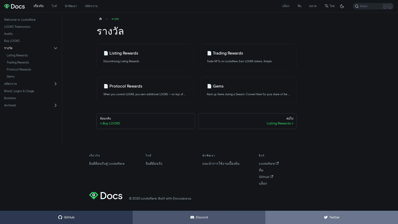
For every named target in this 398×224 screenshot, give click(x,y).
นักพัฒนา (71, 6)
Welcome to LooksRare (19, 20)
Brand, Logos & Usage (19, 91)
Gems (11, 76)
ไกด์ (54, 6)
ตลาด (313, 6)
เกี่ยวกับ (39, 6)
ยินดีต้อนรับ (154, 164)
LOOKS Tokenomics (17, 27)
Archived (10, 105)
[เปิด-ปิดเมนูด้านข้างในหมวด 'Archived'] (55, 105)
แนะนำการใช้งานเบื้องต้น (220, 164)
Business (10, 98)
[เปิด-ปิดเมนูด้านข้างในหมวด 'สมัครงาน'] (55, 83)
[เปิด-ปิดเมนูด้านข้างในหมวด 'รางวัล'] (55, 48)
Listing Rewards (17, 55)
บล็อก (286, 6)
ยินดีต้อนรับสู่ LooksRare (107, 164)
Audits (8, 34)
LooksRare (267, 164)
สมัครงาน (91, 6)
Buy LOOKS (11, 41)
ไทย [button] (332, 6)
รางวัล (8, 48)
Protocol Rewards (19, 69)
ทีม (299, 6)
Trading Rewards (18, 62)
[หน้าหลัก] (100, 19)
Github (264, 177)
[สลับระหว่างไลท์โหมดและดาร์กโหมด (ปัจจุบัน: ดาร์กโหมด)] (342, 6)
